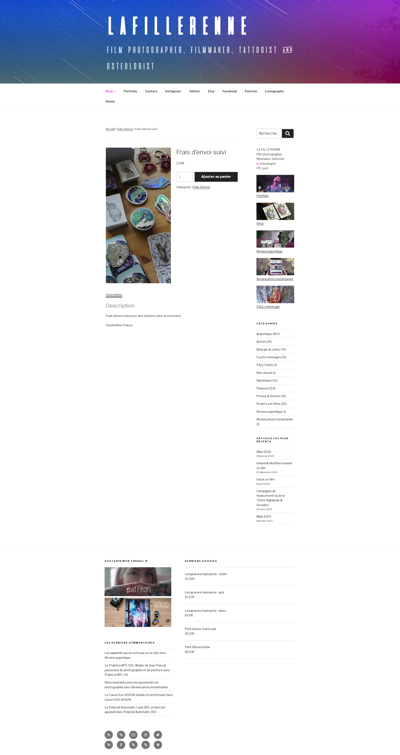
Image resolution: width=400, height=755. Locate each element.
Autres (261, 341)
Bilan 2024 (263, 516)
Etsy (211, 91)
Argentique (264, 334)
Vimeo (110, 101)
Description (114, 295)
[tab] (114, 295)
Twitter (194, 91)
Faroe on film (265, 479)
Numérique (264, 380)
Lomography (274, 91)
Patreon (251, 91)
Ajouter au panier (216, 177)
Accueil (110, 129)
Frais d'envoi (125, 129)
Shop (109, 91)
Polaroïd (262, 388)
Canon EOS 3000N (118, 699)
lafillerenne (178, 25)
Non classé (264, 372)
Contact (151, 91)
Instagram (173, 91)
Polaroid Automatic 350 (139, 712)
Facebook (229, 91)
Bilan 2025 (263, 451)
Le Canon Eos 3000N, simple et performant (135, 695)
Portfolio (130, 91)
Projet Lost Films (268, 403)
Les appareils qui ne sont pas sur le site (132, 653)
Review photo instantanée (274, 279)
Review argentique (269, 251)
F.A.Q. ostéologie (268, 306)
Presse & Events (268, 396)
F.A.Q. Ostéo (264, 365)
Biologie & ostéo (268, 349)
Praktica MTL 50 (116, 674)
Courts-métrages (268, 357)
